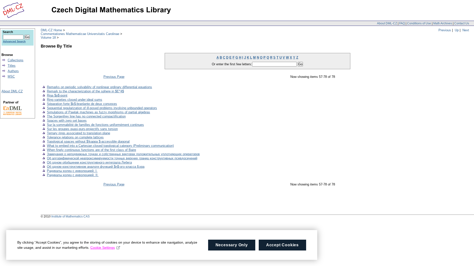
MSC (11, 76)
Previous (444, 30)
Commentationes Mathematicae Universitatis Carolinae (80, 34)
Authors (13, 71)
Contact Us (461, 23)
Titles (12, 65)
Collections (15, 60)
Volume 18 (48, 37)
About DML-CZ (387, 23)
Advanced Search (14, 41)
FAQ (402, 23)
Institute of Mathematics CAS (70, 216)
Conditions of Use (419, 23)
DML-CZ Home (51, 30)
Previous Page (113, 77)
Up (457, 30)
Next (465, 30)
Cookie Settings (102, 247)
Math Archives (442, 23)
